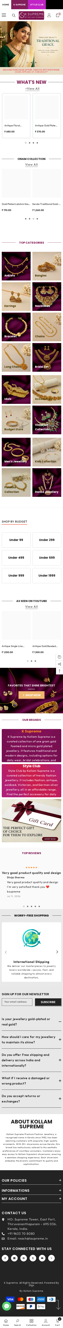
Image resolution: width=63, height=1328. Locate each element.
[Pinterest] (23, 1258)
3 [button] (35, 62)
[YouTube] (42, 1258)
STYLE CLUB (37, 4)
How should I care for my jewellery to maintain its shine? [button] (28, 1039)
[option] (31, 44)
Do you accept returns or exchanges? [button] (21, 1098)
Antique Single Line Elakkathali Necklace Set (15, 646)
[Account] (49, 15)
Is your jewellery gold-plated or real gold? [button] (26, 1021)
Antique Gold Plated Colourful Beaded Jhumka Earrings (46, 126)
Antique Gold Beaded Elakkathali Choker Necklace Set (44, 646)
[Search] (14, 15)
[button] (31, 1022)
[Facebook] (5, 1258)
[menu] (4, 15)
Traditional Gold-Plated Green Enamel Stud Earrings (14, 204)
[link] (31, 952)
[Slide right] (57, 952)
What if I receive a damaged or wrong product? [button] (26, 1080)
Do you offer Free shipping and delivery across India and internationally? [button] (25, 1060)
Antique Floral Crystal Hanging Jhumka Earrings (13, 126)
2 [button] (31, 62)
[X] (51, 1258)
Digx (31, 1285)
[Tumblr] (33, 1258)
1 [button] (27, 62)
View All (33, 89)
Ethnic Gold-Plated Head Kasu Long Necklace (45, 208)
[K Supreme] (31, 820)
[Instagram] (14, 1258)
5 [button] (39, 906)
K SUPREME (19, 4)
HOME (5, 4)
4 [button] (37, 143)
